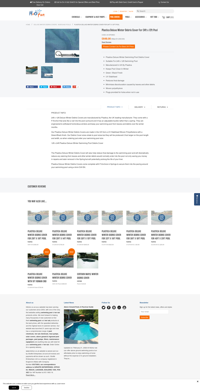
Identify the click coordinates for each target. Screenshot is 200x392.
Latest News (69, 302)
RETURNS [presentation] (161, 107)
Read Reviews (106, 42)
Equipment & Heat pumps (95, 17)
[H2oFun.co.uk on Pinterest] (114, 307)
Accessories (140, 17)
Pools (127, 17)
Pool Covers (115, 17)
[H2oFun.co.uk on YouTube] (124, 307)
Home (28, 24)
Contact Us (164, 2)
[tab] (114, 107)
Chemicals (76, 17)
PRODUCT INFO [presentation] (113, 107)
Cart (169, 17)
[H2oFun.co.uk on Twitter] (103, 307)
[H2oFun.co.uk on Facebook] (109, 307)
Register (123, 11)
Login (115, 11)
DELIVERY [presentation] (138, 107)
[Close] (198, 381)
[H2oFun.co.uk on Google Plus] (119, 307)
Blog (131, 11)
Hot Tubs (154, 17)
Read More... (30, 375)
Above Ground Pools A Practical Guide (78, 307)
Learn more (61, 384)
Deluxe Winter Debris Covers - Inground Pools (52, 24)
